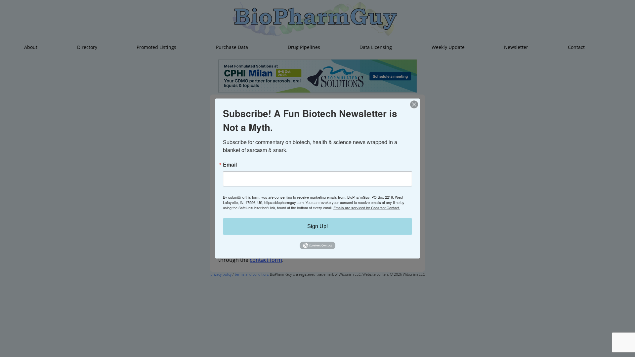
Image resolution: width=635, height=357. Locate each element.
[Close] (414, 104)
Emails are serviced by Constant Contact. (366, 207)
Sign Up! (317, 226)
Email (230, 164)
